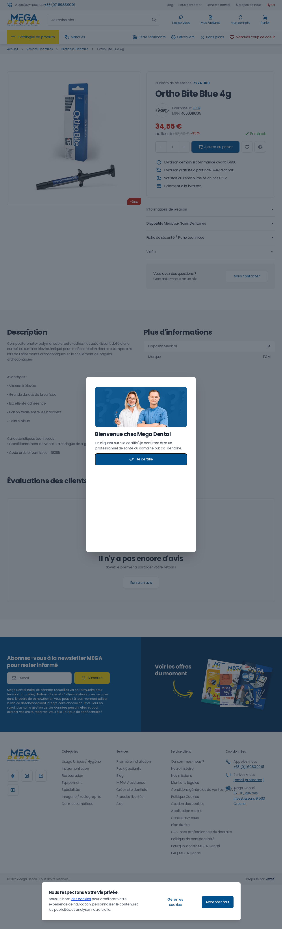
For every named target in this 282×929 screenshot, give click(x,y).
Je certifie (144, 459)
